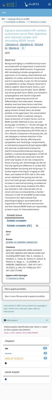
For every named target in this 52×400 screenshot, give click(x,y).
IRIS (3, 19)
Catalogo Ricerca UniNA (18, 19)
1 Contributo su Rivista (14, 22)
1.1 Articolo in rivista (36, 22)
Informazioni (12, 320)
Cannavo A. (11, 44)
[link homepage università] (32, 4)
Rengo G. (14, 47)
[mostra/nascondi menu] (49, 4)
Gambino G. (26, 44)
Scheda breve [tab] (14, 215)
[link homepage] (8, 4)
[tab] (37, 225)
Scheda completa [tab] (16, 220)
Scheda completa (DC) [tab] (19, 225)
